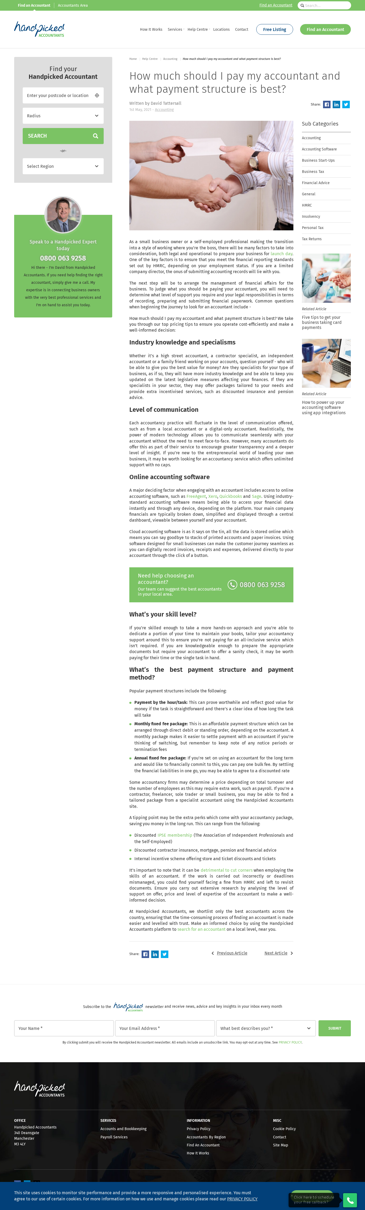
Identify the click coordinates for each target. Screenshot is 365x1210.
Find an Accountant (275, 5)
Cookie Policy (284, 1129)
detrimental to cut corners (227, 870)
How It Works (198, 1153)
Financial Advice (316, 183)
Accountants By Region (206, 1137)
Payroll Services (114, 1137)
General (308, 194)
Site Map (280, 1145)
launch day (281, 254)
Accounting (164, 110)
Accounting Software (319, 149)
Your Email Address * (139, 1028)
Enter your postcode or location (57, 96)
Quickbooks (230, 496)
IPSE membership (175, 835)
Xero (212, 496)
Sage (256, 496)
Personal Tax (313, 228)
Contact (279, 1137)
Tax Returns (312, 239)
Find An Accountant (203, 1145)
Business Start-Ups (318, 160)
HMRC (307, 205)
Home (133, 58)
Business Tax (313, 172)
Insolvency (311, 217)
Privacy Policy (290, 1042)
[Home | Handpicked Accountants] (39, 29)
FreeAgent (196, 496)
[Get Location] (97, 95)
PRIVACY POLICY (242, 1199)
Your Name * (30, 1028)
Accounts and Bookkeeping (123, 1129)
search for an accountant (201, 929)
